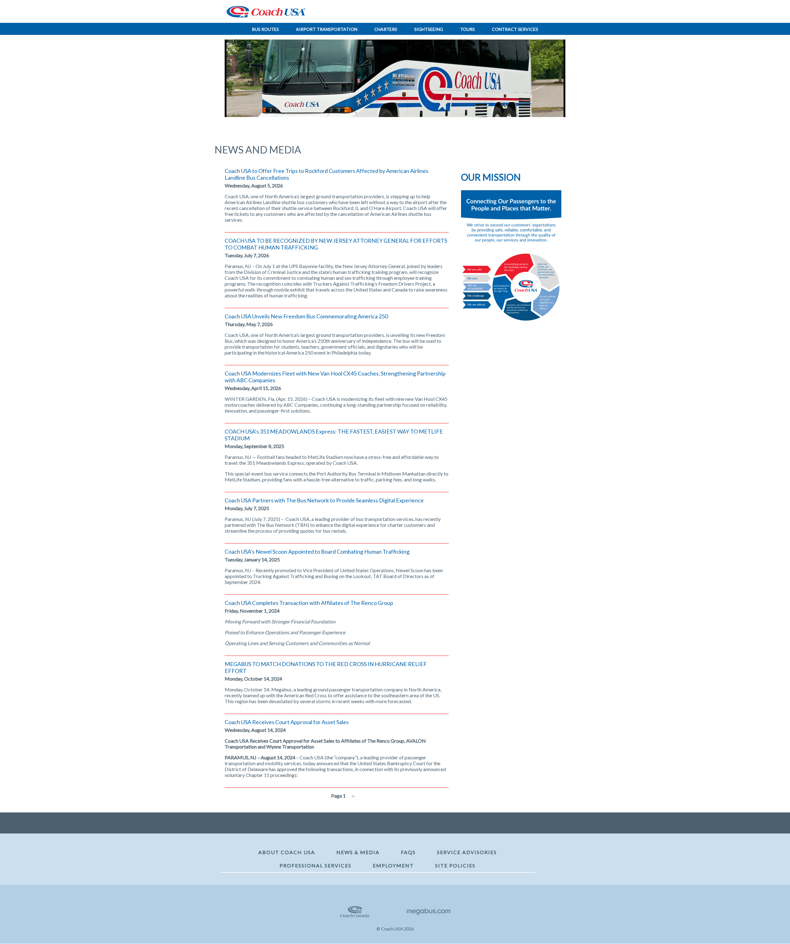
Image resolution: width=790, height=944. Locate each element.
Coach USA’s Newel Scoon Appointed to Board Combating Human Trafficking (317, 551)
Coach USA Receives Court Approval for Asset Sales (287, 722)
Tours (467, 29)
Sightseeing (428, 29)
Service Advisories (467, 852)
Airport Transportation (326, 29)
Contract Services (515, 29)
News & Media (358, 852)
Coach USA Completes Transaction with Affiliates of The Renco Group (309, 602)
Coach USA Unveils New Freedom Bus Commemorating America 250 (306, 316)
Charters (385, 29)
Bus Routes (265, 29)
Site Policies (455, 865)
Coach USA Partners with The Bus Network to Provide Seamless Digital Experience (324, 500)
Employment (393, 865)
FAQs (408, 852)
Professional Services (315, 865)
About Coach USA (286, 852)
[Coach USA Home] (264, 12)
